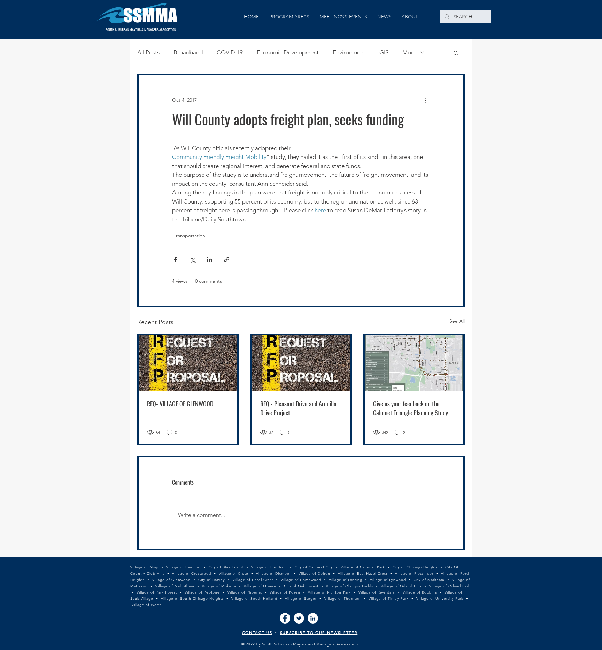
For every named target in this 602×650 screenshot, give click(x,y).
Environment (349, 52)
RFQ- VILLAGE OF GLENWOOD (180, 403)
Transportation (189, 235)
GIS (383, 52)
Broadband (188, 52)
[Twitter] (299, 618)
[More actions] (426, 100)
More (409, 52)
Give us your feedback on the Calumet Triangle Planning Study (410, 408)
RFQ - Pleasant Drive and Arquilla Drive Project (298, 408)
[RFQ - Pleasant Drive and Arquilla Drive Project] (301, 363)
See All (457, 321)
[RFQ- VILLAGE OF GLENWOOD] (188, 363)
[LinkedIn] (313, 618)
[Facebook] (285, 618)
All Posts (148, 52)
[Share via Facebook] (175, 259)
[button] (456, 52)
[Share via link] (226, 259)
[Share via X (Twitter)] (192, 259)
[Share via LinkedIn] (209, 259)
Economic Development (288, 52)
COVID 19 (230, 52)
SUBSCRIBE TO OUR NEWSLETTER (319, 632)
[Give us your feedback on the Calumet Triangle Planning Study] (414, 363)
